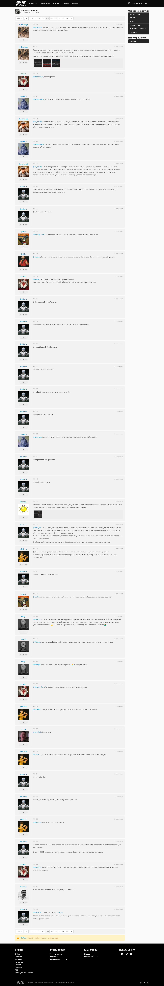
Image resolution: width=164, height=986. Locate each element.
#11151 (35, 706)
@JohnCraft (37, 732)
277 (39, 18)
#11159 (35, 887)
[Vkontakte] (131, 954)
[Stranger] (23, 509)
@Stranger (37, 528)
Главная (18, 957)
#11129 (35, 209)
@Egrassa (36, 257)
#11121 (35, 24)
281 (56, 18)
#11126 (35, 141)
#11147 (35, 616)
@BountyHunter (39, 234)
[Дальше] (71, 18)
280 (51, 18)
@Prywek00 (37, 122)
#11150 (35, 684)
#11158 (35, 864)
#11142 (35, 501)
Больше (65, 3)
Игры (132, 22)
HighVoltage (23, 24)
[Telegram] (122, 954)
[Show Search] (129, 3)
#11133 (35, 299)
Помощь (18, 967)
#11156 (35, 819)
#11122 (35, 47)
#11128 (35, 186)
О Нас (17, 954)
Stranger (23, 502)
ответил (60, 912)
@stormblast (37, 437)
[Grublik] (23, 261)
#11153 (35, 751)
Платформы (45, 3)
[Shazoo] (21, 3)
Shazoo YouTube (90, 957)
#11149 (35, 661)
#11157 (35, 841)
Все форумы (135, 14)
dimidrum (23, 186)
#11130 (35, 231)
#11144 (35, 549)
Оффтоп (133, 33)
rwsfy (23, 616)
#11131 (35, 254)
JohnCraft (23, 549)
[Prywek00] (23, 104)
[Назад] (26, 18)
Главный (133, 18)
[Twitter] (127, 954)
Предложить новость (58, 959)
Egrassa (23, 231)
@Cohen (36, 754)
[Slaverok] (23, 894)
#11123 (35, 73)
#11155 (35, 796)
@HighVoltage (38, 77)
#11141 (35, 479)
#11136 (35, 366)
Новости (33, 3)
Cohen (23, 729)
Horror (133, 41)
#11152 (35, 729)
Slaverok (23, 887)
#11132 (35, 276)
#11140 (35, 456)
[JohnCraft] (23, 556)
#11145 (35, 571)
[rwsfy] (23, 624)
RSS (16, 970)
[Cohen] (23, 736)
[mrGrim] (23, 81)
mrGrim (23, 74)
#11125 (35, 119)
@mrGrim (36, 709)
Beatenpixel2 (23, 119)
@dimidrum (37, 822)
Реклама (18, 959)
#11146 (35, 594)
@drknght (36, 664)
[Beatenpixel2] (23, 126)
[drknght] (23, 646)
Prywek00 (23, 96)
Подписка (54, 957)
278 (43, 18)
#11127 (35, 164)
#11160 (35, 909)
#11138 (35, 411)
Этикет (18, 965)
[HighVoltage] (23, 32)
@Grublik (36, 279)
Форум (75, 3)
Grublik (23, 254)
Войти (139, 3)
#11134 (35, 321)
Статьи (56, 3)
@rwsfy (35, 597)
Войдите (24, 938)
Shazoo (87, 954)
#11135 (35, 344)
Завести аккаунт (56, 954)
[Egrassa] (23, 239)
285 (63, 18)
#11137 (35, 389)
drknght (23, 639)
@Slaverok (37, 912)
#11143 (35, 525)
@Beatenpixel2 (38, 99)
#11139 (35, 434)
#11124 (35, 96)
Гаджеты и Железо (138, 29)
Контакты (19, 962)
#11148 (35, 639)
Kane (22, 13)
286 (67, 18)
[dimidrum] (23, 194)
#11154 (35, 774)
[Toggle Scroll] (146, 3)
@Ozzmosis (37, 27)
